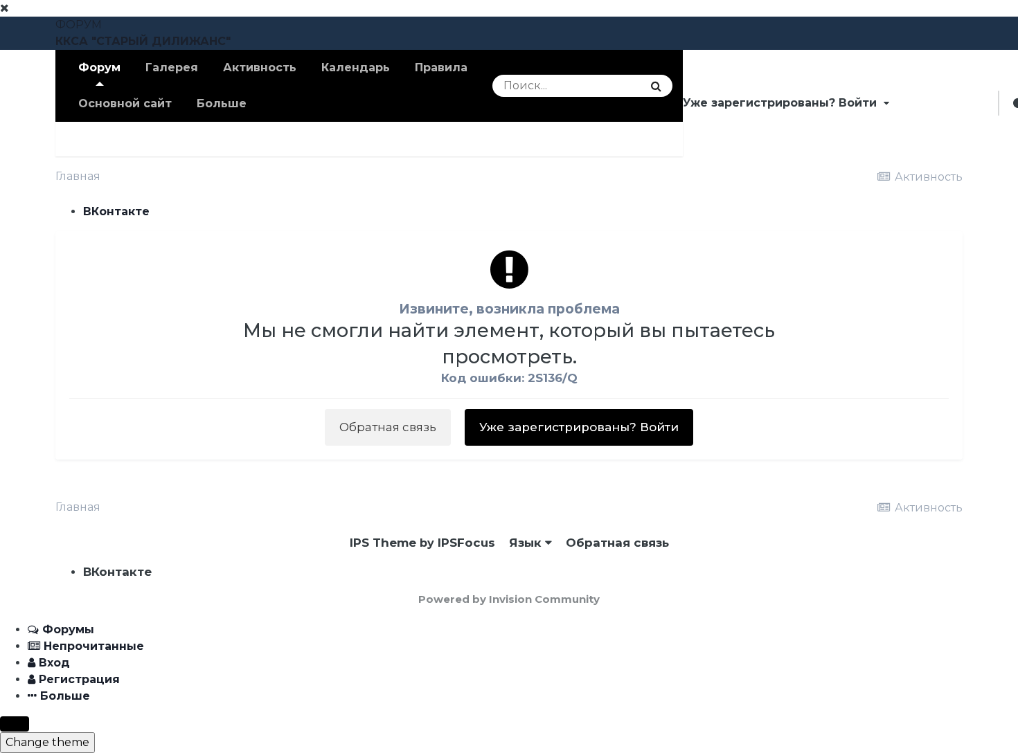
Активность (259, 67)
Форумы (159, 138)
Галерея (171, 67)
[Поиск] (656, 86)
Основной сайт (125, 103)
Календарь (355, 67)
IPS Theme (383, 543)
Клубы (88, 138)
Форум (99, 67)
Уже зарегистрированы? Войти (783, 102)
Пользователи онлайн (360, 138)
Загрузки (238, 138)
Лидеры (479, 138)
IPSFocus (466, 543)
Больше (222, 103)
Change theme (47, 742)
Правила (441, 67)
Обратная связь (387, 427)
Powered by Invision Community (509, 599)
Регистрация (943, 102)
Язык (527, 543)
